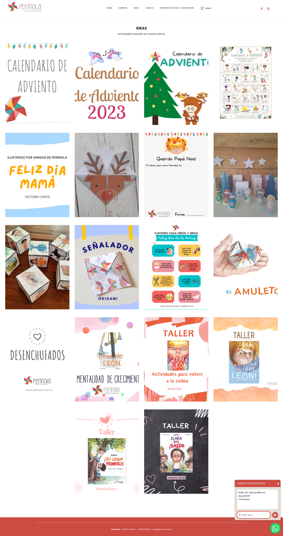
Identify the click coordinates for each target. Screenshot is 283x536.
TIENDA (208, 8)
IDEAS (136, 8)
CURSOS (149, 8)
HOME (109, 8)
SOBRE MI (123, 8)
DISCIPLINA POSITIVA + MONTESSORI (177, 8)
